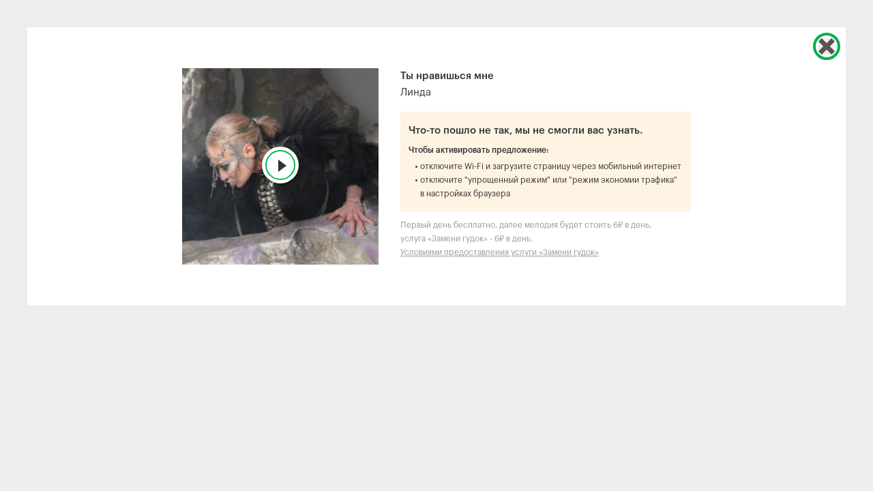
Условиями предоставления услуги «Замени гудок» (499, 252)
